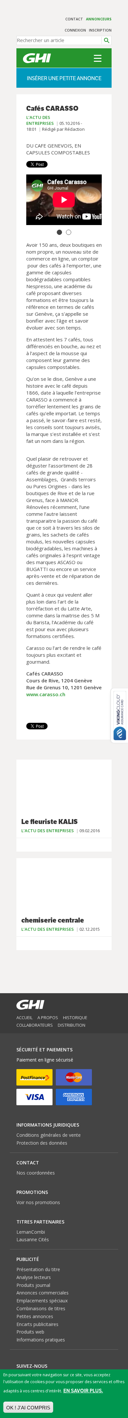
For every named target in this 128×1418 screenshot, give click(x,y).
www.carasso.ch (45, 694)
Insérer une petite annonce (64, 78)
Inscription (100, 30)
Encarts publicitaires (37, 1324)
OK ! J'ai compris (28, 1407)
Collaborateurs (34, 1025)
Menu (97, 58)
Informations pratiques (40, 1340)
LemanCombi (30, 1232)
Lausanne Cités (32, 1239)
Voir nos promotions (38, 1202)
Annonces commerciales (42, 1293)
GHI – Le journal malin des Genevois (37, 58)
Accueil (24, 1017)
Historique (75, 1017)
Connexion (75, 30)
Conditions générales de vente (48, 1135)
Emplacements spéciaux (42, 1300)
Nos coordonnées (35, 1173)
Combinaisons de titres (40, 1308)
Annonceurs (99, 19)
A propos (47, 1017)
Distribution (71, 1025)
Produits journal (33, 1285)
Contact (74, 19)
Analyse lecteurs (33, 1277)
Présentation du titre (38, 1269)
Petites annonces (34, 1316)
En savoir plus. (83, 1390)
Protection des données (41, 1143)
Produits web (30, 1332)
